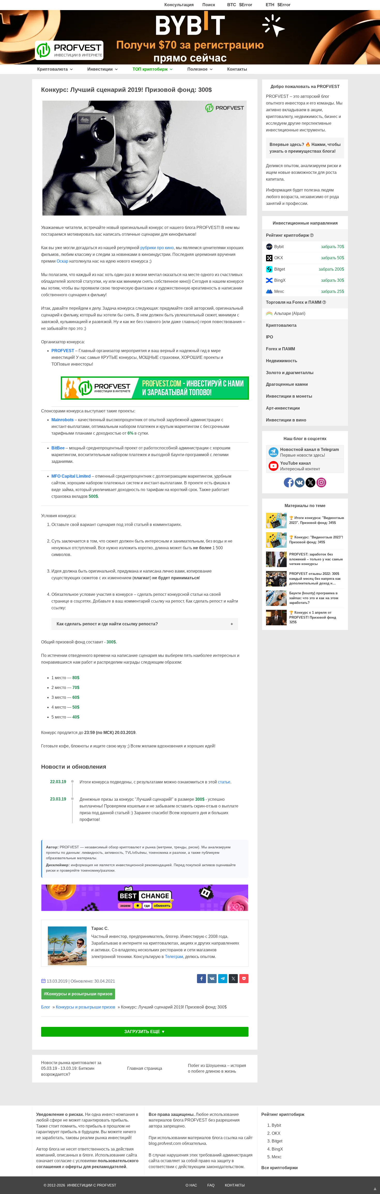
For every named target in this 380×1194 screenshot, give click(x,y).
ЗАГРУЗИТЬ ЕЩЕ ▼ (144, 1031)
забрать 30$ (332, 280)
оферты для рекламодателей (95, 1167)
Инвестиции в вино (286, 420)
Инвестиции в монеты (289, 396)
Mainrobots (62, 420)
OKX (278, 258)
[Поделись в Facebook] (201, 978)
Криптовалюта (53, 69)
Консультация (179, 5)
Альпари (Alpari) (289, 314)
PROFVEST (62, 350)
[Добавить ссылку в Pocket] (243, 978)
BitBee (58, 448)
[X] (310, 482)
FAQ (211, 1185)
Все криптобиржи (279, 1168)
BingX (280, 280)
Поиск (208, 5)
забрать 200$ (331, 269)
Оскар (62, 261)
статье (224, 782)
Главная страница (144, 1068)
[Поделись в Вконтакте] (212, 978)
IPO (269, 337)
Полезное (198, 69)
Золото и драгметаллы (290, 372)
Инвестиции (100, 69)
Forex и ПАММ (280, 349)
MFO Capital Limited (71, 476)
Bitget (279, 269)
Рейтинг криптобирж (287, 235)
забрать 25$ (332, 291)
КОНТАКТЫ (235, 1185)
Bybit (279, 246)
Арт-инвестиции (283, 408)
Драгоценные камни (287, 384)
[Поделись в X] (233, 978)
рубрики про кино (157, 248)
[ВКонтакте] (300, 482)
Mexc (279, 291)
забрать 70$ (332, 246)
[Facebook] (289, 482)
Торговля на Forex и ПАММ (293, 302)
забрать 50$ (332, 258)
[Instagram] (321, 482)
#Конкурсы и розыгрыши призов (78, 994)
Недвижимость (281, 361)
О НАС (191, 1185)
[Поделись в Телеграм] (222, 978)
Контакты (237, 69)
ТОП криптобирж (151, 69)
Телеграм (174, 956)
